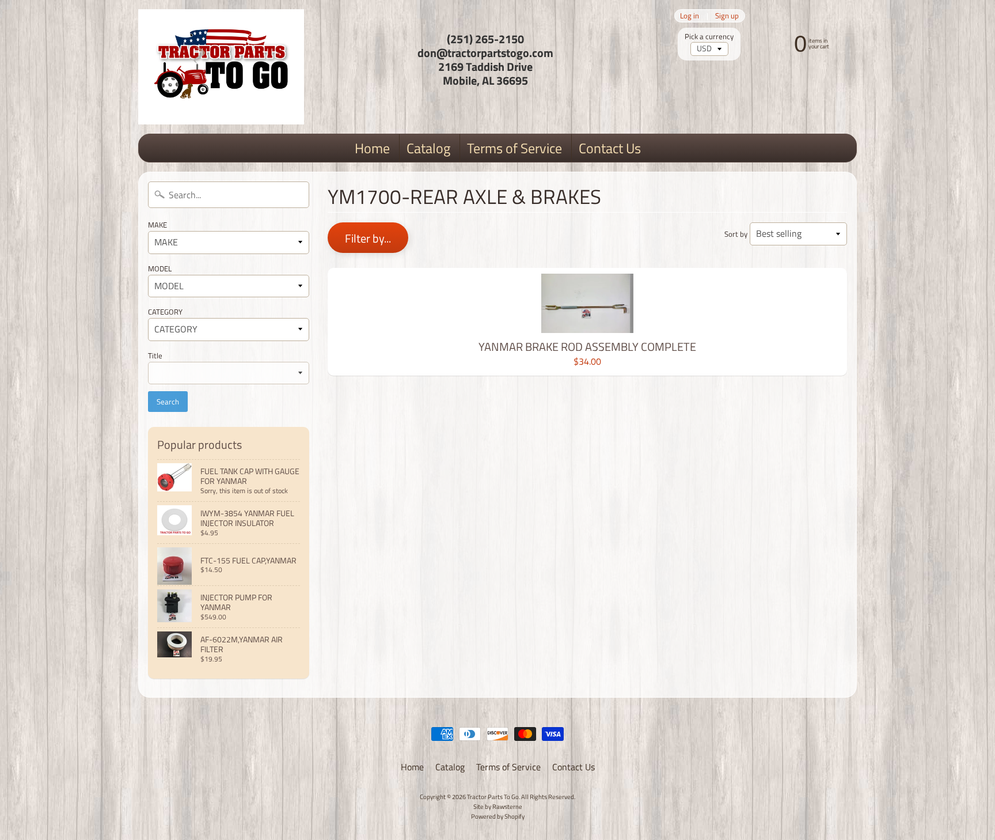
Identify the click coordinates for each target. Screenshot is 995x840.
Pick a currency (709, 36)
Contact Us (610, 148)
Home (372, 148)
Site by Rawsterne (497, 806)
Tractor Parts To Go (493, 796)
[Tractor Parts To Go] (221, 66)
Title (155, 355)
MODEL (160, 268)
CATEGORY (165, 311)
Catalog (428, 148)
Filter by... (368, 238)
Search (168, 401)
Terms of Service (514, 148)
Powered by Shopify (498, 816)
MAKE (157, 224)
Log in (689, 16)
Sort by (735, 234)
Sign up (727, 16)
